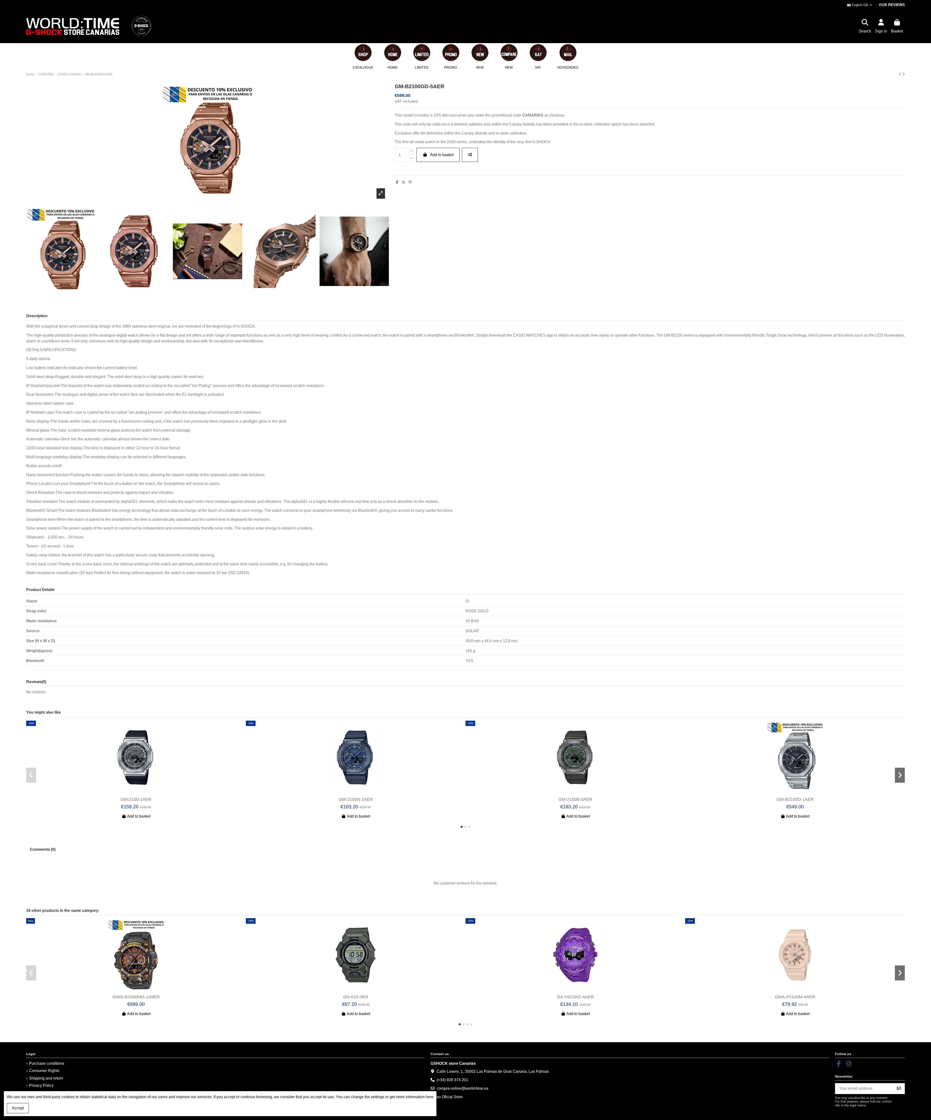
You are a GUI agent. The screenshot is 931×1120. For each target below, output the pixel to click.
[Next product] (903, 74)
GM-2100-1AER (136, 799)
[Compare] (132, 793)
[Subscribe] (899, 1088)
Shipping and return (46, 1078)
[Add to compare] (470, 155)
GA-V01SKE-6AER (575, 996)
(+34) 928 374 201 (452, 1080)
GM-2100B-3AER (575, 799)
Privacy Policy (41, 1085)
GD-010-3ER (355, 996)
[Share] (397, 182)
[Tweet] (403, 182)
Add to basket (442, 155)
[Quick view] (140, 793)
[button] (392, 56)
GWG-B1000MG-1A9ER (136, 996)
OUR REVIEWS (892, 5)
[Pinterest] (410, 182)
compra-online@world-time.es (462, 1088)
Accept (18, 1108)
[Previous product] (900, 74)
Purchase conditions (46, 1063)
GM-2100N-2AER (356, 799)
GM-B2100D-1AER (795, 799)
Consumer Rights (44, 1071)
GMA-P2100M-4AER (795, 996)
